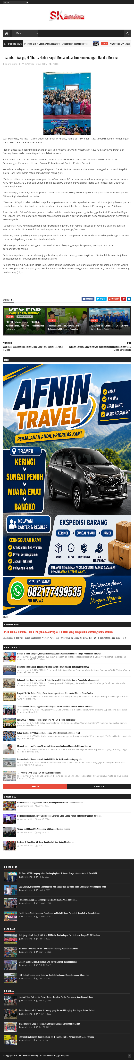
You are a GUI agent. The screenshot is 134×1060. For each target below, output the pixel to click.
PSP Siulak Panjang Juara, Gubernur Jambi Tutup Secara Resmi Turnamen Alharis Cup (54, 975)
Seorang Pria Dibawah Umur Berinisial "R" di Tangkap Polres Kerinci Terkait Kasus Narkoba (56, 1036)
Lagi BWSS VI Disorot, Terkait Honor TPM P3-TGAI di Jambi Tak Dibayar (46, 719)
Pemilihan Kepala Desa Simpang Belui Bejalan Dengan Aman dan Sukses (48, 899)
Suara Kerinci (23, 1055)
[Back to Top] (129, 1056)
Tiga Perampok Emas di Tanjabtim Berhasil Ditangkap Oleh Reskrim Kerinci (49, 1023)
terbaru (35, 786)
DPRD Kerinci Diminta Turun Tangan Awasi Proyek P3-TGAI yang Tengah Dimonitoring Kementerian (58, 632)
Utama (77, 43)
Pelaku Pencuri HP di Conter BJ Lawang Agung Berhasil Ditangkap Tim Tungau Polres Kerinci (56, 1010)
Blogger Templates (62, 1055)
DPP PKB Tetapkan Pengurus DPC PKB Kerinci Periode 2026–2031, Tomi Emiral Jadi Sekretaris (25, 325)
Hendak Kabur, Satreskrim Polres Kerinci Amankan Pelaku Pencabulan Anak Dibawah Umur (56, 997)
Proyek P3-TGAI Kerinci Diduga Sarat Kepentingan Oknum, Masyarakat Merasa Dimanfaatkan (55, 693)
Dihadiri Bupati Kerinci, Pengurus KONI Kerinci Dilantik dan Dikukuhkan (48, 961)
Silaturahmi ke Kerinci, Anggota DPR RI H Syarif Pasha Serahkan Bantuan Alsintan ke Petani (54, 706)
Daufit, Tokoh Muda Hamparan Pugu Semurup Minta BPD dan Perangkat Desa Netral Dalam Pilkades (59, 913)
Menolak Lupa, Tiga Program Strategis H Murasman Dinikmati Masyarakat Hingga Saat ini (54, 746)
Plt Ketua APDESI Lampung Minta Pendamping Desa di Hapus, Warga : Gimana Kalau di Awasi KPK (58, 873)
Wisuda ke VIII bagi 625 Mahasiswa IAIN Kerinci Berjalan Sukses (43, 829)
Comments (99, 786)
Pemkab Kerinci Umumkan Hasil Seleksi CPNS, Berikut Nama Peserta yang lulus (50, 759)
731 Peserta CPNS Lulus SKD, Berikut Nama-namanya (39, 772)
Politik (56, 63)
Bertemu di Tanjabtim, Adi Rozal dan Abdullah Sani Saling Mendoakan (45, 842)
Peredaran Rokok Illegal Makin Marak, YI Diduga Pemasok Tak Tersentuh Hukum (50, 802)
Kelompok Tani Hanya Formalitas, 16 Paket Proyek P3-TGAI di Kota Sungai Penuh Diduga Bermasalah (58, 680)
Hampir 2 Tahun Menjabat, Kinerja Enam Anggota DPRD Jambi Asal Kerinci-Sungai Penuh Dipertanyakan (59, 653)
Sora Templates (45, 1055)
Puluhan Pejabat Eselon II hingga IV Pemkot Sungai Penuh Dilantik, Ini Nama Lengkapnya (53, 666)
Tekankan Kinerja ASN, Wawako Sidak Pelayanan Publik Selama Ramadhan (63, 327)
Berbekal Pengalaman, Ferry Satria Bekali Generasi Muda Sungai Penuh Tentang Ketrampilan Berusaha (59, 815)
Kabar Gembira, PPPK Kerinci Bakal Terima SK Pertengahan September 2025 (48, 732)
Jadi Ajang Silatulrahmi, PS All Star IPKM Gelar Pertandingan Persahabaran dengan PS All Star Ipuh (59, 935)
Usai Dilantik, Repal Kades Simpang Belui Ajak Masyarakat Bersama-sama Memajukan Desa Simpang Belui (62, 886)
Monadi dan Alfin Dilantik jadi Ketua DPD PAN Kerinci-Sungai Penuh (109, 327)
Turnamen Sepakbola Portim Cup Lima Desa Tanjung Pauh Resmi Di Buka (48, 948)
